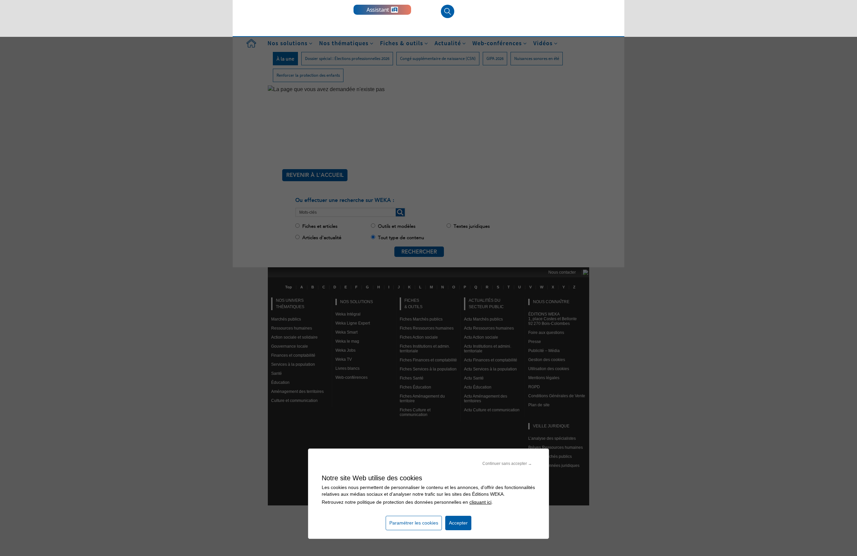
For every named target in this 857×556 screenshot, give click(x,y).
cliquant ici (480, 502)
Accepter (458, 523)
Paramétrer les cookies (413, 523)
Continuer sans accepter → (507, 463)
